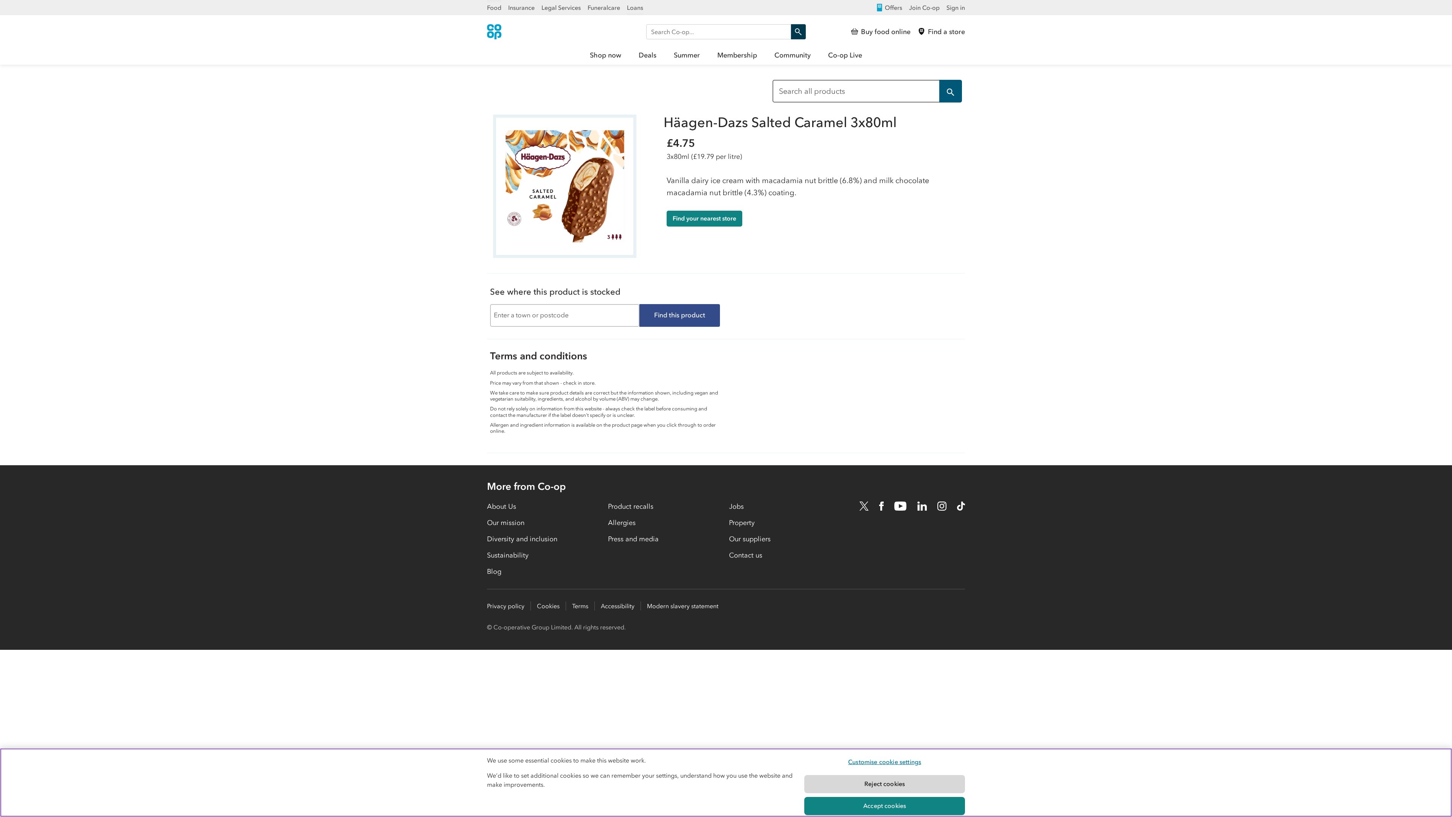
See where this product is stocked (555, 292)
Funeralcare (604, 7)
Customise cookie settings (884, 762)
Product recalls (630, 506)
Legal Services (561, 7)
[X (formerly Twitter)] (864, 506)
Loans (635, 7)
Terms (580, 606)
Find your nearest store (704, 218)
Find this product (679, 315)
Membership (737, 55)
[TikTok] (961, 506)
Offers (893, 7)
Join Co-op (924, 7)
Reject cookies (884, 783)
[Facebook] (881, 506)
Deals (647, 55)
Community (792, 55)
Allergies (622, 523)
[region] (726, 782)
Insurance (521, 7)
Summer (687, 55)
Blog (494, 571)
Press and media (633, 539)
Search (798, 31)
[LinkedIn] (922, 506)
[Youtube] (900, 506)
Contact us (745, 555)
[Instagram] (941, 506)
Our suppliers (750, 539)
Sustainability (508, 555)
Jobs (736, 506)
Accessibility (617, 606)
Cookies (548, 606)
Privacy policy (505, 606)
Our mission (505, 523)
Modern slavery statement (682, 606)
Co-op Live (845, 55)
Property (742, 523)
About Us (501, 506)
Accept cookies (884, 805)
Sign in (955, 7)
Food (494, 7)
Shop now (605, 55)
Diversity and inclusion (522, 539)
